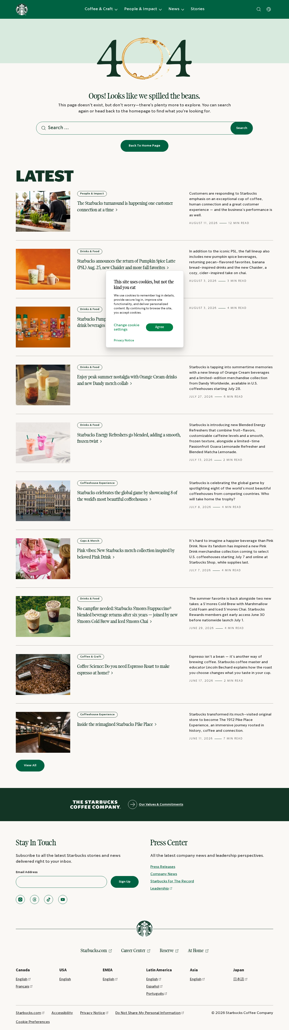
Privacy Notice (124, 340)
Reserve (167, 950)
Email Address (26, 872)
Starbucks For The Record (172, 881)
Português (155, 993)
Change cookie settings (126, 327)
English (21, 979)
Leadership (159, 888)
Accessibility (62, 1013)
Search (241, 128)
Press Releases (162, 867)
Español (152, 986)
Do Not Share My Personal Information (148, 1013)
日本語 (238, 979)
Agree (159, 327)
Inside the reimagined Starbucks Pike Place (115, 724)
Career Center (133, 950)
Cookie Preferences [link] (33, 1022)
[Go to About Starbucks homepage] (22, 9)
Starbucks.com (94, 950)
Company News (163, 874)
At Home (196, 950)
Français (22, 986)
